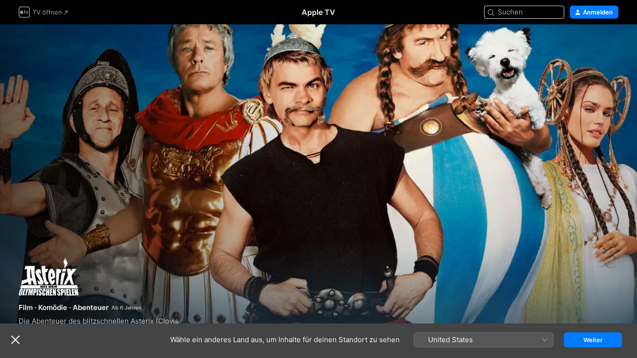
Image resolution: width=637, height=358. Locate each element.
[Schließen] (15, 340)
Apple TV (318, 12)
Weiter (592, 340)
